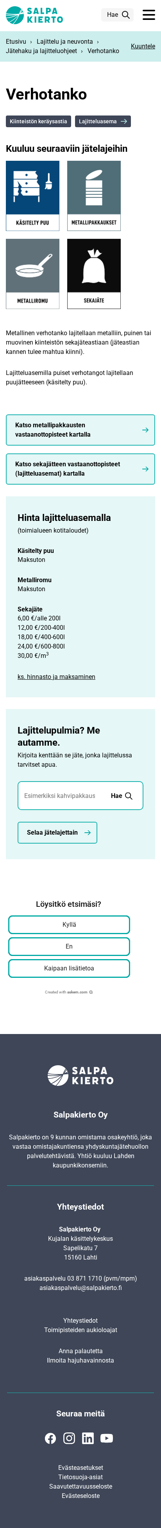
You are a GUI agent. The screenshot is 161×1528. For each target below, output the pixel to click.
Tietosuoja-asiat (80, 1477)
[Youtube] (106, 1438)
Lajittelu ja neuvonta (65, 41)
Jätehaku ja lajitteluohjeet (41, 51)
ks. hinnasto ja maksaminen (56, 676)
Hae (112, 14)
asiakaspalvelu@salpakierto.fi (80, 1288)
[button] (149, 15)
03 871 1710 (84, 1278)
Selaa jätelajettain (52, 832)
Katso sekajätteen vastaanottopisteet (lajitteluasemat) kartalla (67, 468)
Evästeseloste (81, 1496)
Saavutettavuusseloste (80, 1486)
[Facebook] (50, 1438)
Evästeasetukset (80, 1467)
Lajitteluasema (98, 121)
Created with (66, 992)
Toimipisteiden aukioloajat (80, 1330)
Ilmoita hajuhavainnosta (80, 1360)
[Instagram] (69, 1438)
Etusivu (16, 41)
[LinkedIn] (88, 1438)
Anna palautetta (81, 1351)
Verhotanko (103, 51)
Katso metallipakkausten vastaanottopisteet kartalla (53, 429)
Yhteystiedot (80, 1320)
